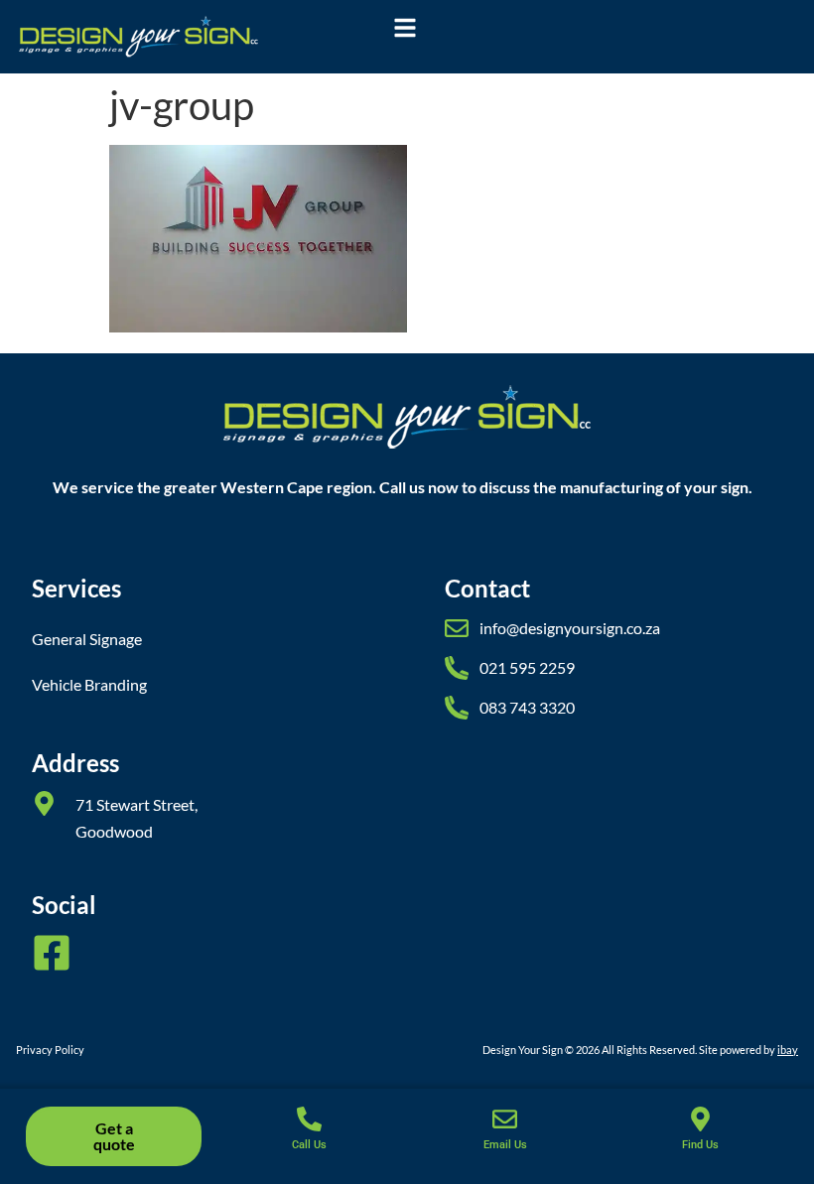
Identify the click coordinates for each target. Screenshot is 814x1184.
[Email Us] (504, 1119)
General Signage (87, 638)
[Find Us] (700, 1119)
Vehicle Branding (89, 684)
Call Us (309, 1144)
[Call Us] (309, 1119)
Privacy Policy (50, 1049)
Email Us (505, 1144)
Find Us (700, 1144)
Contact (487, 588)
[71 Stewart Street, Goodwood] (44, 803)
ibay (787, 1049)
